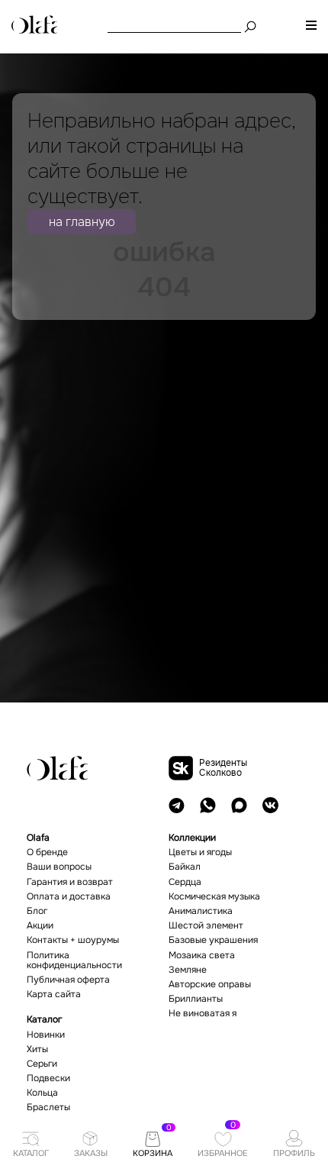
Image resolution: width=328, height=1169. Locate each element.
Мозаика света (202, 956)
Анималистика (201, 911)
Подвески (48, 1078)
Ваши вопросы (59, 867)
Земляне (188, 970)
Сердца (185, 882)
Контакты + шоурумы (73, 940)
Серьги (42, 1064)
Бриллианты (196, 999)
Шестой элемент (206, 926)
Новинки (46, 1035)
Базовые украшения (213, 940)
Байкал (185, 867)
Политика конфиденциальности (74, 960)
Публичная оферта (68, 980)
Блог (37, 911)
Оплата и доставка (69, 897)
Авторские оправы (210, 985)
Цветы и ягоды (200, 852)
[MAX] (239, 805)
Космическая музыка (214, 897)
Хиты (37, 1049)
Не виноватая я (202, 1014)
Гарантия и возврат (70, 882)
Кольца (42, 1093)
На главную (82, 222)
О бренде (47, 852)
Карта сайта (54, 994)
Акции (40, 926)
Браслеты (48, 1107)
